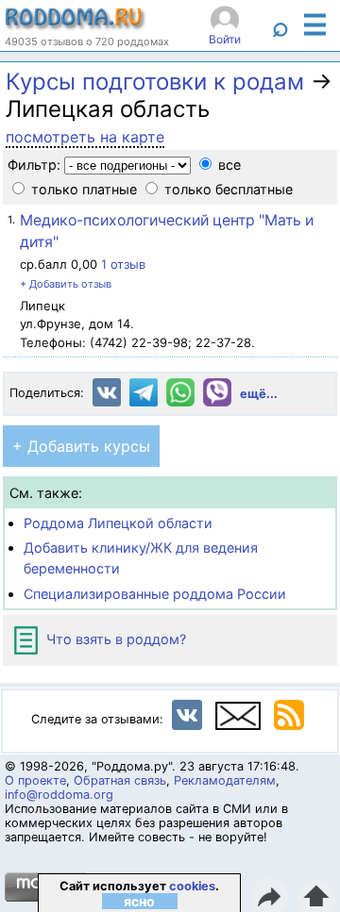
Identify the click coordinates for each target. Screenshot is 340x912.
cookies (192, 886)
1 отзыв (123, 264)
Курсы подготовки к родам (155, 81)
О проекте (35, 780)
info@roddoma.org (59, 795)
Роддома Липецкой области (118, 523)
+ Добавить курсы (81, 446)
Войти (225, 39)
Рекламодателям (225, 780)
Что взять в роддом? (114, 639)
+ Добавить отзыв (65, 283)
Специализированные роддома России (155, 594)
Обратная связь (120, 780)
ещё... (259, 394)
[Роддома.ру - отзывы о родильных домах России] (75, 25)
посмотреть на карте (85, 136)
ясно (139, 901)
